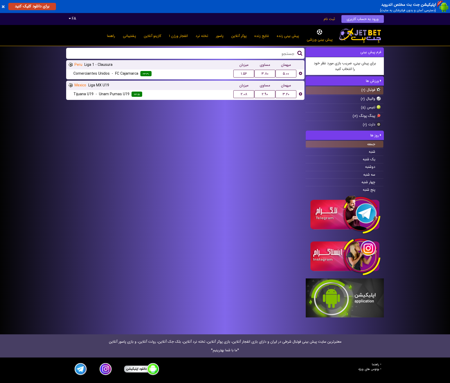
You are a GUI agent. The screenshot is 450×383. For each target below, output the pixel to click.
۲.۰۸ (244, 94)
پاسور (219, 36)
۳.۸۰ (264, 73)
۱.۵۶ (244, 73)
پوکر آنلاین (239, 36)
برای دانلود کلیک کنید (32, 6)
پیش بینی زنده (288, 36)
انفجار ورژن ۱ (178, 36)
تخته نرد (202, 36)
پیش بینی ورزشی (320, 39)
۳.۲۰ (286, 94)
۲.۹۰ (265, 94)
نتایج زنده (261, 36)
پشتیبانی (129, 36)
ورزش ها (373, 81)
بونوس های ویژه (368, 369)
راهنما (111, 36)
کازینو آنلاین (152, 36)
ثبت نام (329, 19)
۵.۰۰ (286, 73)
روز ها (375, 135)
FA (73, 19)
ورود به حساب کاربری (363, 19)
